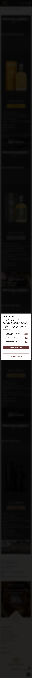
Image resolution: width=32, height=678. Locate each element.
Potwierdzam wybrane (16, 351)
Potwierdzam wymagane (16, 356)
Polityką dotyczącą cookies (13, 323)
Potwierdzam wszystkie (16, 347)
